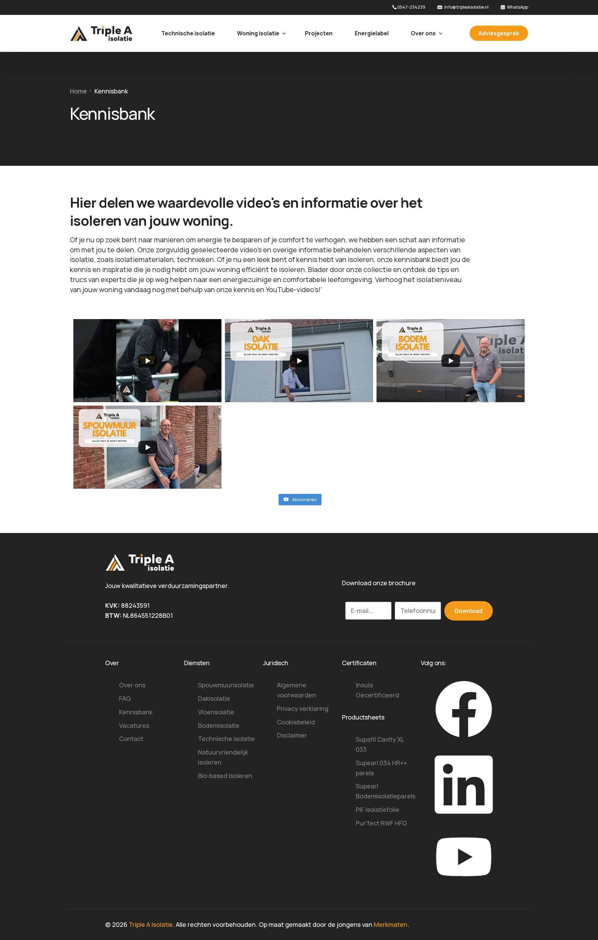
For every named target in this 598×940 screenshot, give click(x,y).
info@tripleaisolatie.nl (466, 7)
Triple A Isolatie (151, 924)
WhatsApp (517, 7)
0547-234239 (411, 7)
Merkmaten (390, 924)
